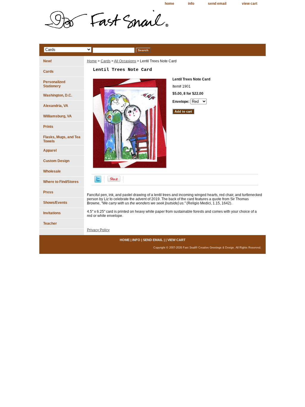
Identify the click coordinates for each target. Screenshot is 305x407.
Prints (48, 127)
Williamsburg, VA (57, 116)
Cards (106, 61)
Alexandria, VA (55, 106)
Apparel (50, 150)
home (169, 3)
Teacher (50, 223)
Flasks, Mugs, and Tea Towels (61, 139)
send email (217, 3)
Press (48, 192)
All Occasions (125, 61)
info (191, 3)
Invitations (52, 213)
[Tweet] (97, 181)
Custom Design (56, 161)
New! (47, 61)
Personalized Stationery (54, 84)
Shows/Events (55, 203)
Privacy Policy (98, 230)
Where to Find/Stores (61, 182)
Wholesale (52, 171)
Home (92, 61)
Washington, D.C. (57, 95)
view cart (249, 3)
